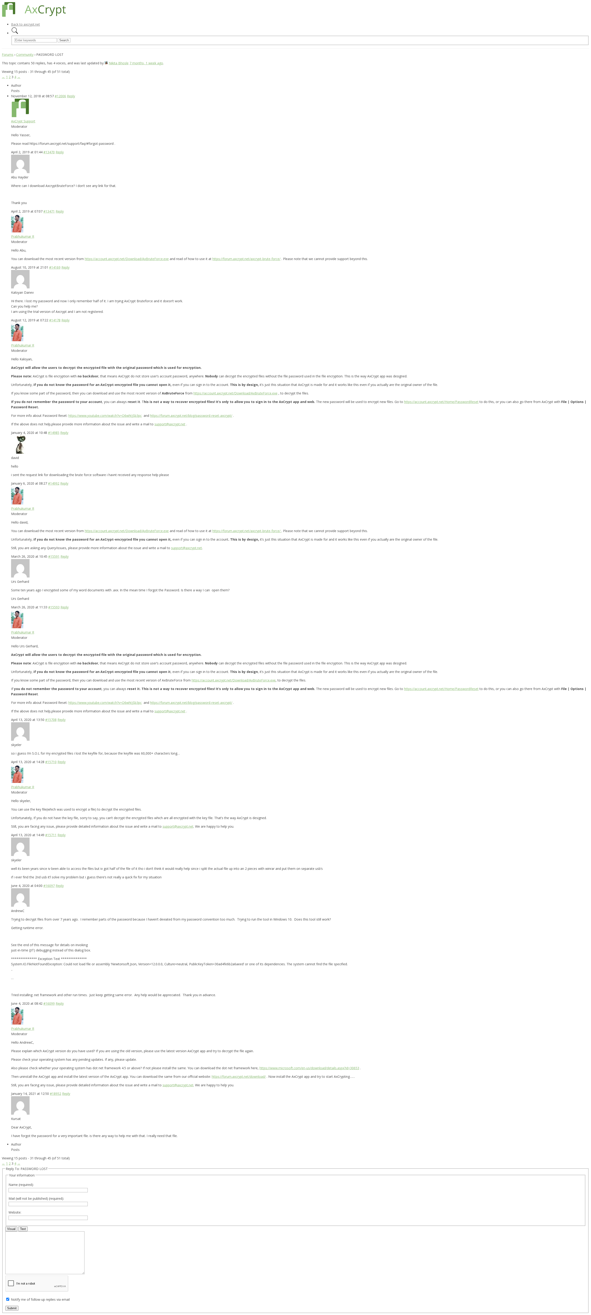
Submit (12, 1308)
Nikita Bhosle (119, 63)
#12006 (60, 96)
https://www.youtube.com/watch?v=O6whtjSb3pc (105, 415)
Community (24, 54)
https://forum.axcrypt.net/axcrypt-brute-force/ (246, 259)
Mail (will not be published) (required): (36, 1198)
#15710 (51, 762)
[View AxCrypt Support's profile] (20, 116)
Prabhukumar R (22, 236)
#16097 (49, 885)
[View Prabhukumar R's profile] (17, 231)
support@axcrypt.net (169, 424)
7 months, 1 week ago (146, 63)
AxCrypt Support (23, 121)
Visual (11, 1229)
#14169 (54, 267)
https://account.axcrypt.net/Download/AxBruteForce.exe (127, 259)
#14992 (53, 483)
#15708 (51, 719)
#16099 (49, 1003)
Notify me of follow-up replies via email (40, 1299)
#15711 (51, 835)
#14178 (54, 320)
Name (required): (21, 1184)
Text (23, 1229)
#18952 (55, 1093)
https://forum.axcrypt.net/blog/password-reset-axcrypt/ (191, 415)
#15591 (54, 556)
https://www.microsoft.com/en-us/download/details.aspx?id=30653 (309, 1068)
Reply (71, 96)
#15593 (54, 607)
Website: (15, 1212)
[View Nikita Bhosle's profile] (106, 63)
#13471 (49, 211)
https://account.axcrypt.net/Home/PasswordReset (441, 402)
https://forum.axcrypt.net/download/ (239, 1076)
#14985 (53, 432)
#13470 (49, 152)
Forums (7, 54)
